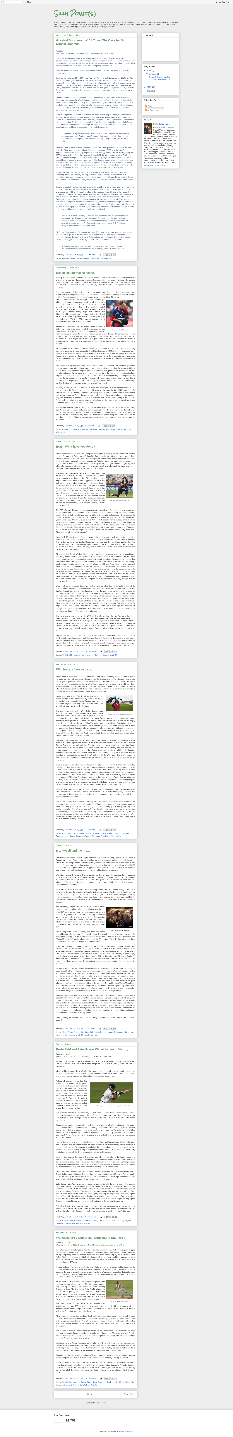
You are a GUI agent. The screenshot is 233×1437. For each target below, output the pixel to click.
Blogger (130, 1432)
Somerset (60, 1223)
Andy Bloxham (162, 124)
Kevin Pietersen (99, 429)
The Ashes (95, 258)
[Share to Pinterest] (114, 254)
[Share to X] (109, 254)
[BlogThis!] (107, 254)
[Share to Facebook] (112, 254)
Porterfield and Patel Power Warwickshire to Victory (92, 1049)
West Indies (60, 432)
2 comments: (90, 830)
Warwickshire (106, 258)
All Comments (153, 110)
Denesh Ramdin (98, 833)
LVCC (130, 1221)
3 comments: (90, 255)
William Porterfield (83, 1223)
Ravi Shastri (69, 1035)
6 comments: (90, 1028)
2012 (149, 87)
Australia (65, 258)
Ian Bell (89, 429)
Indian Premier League (104, 1032)
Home (90, 1394)
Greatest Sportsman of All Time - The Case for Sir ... (159, 79)
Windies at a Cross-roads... (75, 669)
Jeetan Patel (110, 1221)
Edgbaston (73, 429)
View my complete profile (154, 165)
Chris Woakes (67, 1221)
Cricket (73, 258)
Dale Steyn (84, 1032)
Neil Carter (126, 1382)
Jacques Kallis (123, 1032)
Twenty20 (113, 655)
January (152, 74)
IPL (115, 1032)
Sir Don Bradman (83, 258)
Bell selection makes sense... (76, 273)
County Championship (82, 1221)
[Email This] (104, 254)
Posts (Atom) (101, 1403)
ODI (107, 429)
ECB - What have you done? (75, 446)
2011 (149, 91)
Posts (149, 106)
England (81, 429)
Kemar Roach (69, 836)
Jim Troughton (121, 1221)
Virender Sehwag (90, 1035)
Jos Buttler (111, 1382)
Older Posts (129, 1394)
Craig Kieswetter (99, 1382)
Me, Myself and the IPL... (73, 850)
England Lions (118, 833)
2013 (149, 71)
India (92, 1032)
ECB (71, 655)
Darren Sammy (85, 833)
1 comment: (90, 426)
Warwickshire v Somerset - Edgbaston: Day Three (90, 1237)
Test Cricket (115, 429)
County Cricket (98, 1221)
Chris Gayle (66, 833)
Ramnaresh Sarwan (83, 836)
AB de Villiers (67, 1032)
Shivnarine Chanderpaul (101, 836)
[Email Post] (100, 255)
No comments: (91, 651)
